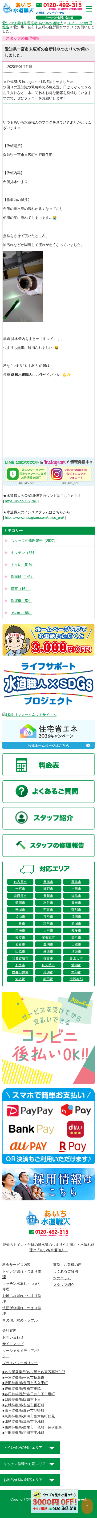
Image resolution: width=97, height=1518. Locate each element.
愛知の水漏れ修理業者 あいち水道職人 (32, 23)
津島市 (76, 896)
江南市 (76, 916)
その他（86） (21, 613)
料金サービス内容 (16, 1265)
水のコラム (62, 1278)
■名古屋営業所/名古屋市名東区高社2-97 (33, 1372)
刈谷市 (48, 902)
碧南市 (20, 902)
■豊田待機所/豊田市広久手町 (25, 1383)
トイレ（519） (22, 565)
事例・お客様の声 (67, 1265)
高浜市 (76, 937)
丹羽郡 (48, 972)
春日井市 (20, 896)
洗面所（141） (22, 577)
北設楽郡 (76, 979)
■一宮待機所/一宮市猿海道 (23, 1377)
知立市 (20, 937)
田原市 (20, 951)
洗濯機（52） (21, 601)
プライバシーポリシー (20, 1363)
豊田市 (76, 902)
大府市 (48, 930)
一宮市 (20, 889)
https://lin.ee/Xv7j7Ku (21, 501)
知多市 (76, 930)
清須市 (76, 951)
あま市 (20, 965)
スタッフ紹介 (63, 1285)
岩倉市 (20, 944)
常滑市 (48, 916)
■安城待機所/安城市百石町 (23, 1405)
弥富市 (48, 958)
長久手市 (48, 965)
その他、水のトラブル (20, 1320)
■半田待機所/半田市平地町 (23, 1433)
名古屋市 (20, 882)
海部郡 (76, 972)
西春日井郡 (20, 972)
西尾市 (48, 910)
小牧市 (20, 923)
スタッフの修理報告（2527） (34, 541)
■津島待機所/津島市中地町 (23, 1422)
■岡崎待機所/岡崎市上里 (21, 1400)
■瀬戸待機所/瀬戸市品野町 (23, 1410)
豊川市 (48, 896)
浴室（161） (21, 589)
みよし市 (76, 958)
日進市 (76, 944)
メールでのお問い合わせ (59, 17)
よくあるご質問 (65, 1271)
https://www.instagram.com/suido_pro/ (34, 518)
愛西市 (48, 951)
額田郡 (48, 979)
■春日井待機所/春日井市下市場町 (28, 1394)
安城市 (20, 910)
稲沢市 (48, 923)
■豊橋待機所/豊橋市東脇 (21, 1389)
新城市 (76, 923)
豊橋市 (48, 882)
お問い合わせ (13, 1337)
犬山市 (20, 916)
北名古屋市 (20, 958)
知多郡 (20, 979)
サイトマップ (13, 1344)
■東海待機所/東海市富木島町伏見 (28, 1416)
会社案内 (9, 1330)
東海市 (20, 930)
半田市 (76, 889)
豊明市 (48, 944)
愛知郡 (76, 965)
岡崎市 (76, 882)
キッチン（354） (24, 553)
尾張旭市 (48, 937)
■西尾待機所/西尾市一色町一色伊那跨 (32, 1427)
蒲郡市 (76, 910)
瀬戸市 (48, 889)
